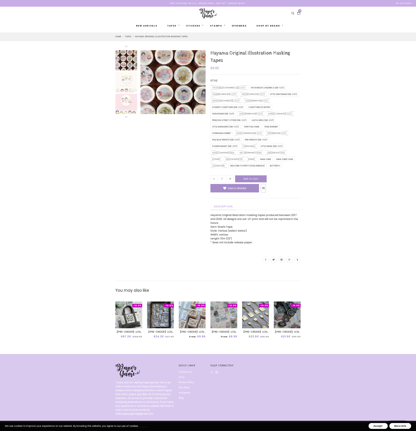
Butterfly (275, 165)
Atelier (251, 159)
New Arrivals (146, 25)
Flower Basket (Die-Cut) (224, 146)
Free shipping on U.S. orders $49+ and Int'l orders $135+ (208, 3)
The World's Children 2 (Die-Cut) (267, 87)
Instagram (184, 392)
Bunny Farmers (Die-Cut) (249, 133)
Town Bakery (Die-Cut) (256, 100)
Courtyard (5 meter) (259, 107)
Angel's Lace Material (223, 152)
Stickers (193, 25)
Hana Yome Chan (284, 159)
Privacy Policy (186, 382)
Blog (181, 397)
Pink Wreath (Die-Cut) (256, 139)
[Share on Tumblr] (297, 259)
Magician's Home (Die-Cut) (226, 100)
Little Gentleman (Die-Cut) (283, 94)
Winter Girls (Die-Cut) (253, 94)
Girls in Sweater (234, 159)
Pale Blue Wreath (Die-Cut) (226, 139)
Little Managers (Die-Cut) (225, 126)
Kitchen (216, 159)
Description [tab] (223, 206)
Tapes (171, 25)
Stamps (216, 25)
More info (400, 426)
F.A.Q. (182, 377)
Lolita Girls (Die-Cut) (263, 120)
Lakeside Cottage (276, 152)
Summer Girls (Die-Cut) (224, 94)
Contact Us (185, 371)
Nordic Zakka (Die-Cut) (280, 113)
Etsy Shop (184, 387)
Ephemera (239, 25)
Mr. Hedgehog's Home (251, 152)
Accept (378, 426)
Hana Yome (265, 159)
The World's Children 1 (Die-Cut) (228, 87)
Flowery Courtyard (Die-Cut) (227, 107)
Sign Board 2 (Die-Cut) (251, 113)
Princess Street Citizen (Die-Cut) (229, 120)
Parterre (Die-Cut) (276, 133)
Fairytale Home (251, 126)
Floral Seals (249, 146)
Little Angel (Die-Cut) (272, 146)
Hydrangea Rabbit (221, 133)
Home (118, 36)
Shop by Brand (268, 25)
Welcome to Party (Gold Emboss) (247, 165)
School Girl (218, 165)
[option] (173, 82)
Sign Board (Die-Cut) (223, 113)
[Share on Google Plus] (289, 259)
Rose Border (271, 126)
